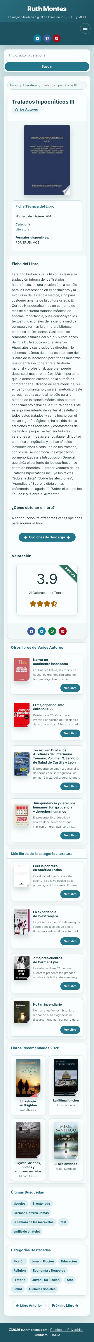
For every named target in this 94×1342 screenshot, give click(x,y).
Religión (20, 1270)
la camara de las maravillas (34, 1222)
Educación (69, 1261)
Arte (70, 1280)
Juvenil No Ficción (46, 1280)
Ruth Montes (46, 9)
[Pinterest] (57, 38)
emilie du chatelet (27, 1231)
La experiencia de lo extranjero (45, 914)
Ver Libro (70, 688)
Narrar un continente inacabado (50, 662)
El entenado (41, 1203)
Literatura (30, 85)
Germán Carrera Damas (31, 1213)
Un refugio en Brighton (28, 1103)
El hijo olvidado (65, 1164)
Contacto (41, 1335)
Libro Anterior (31, 1305)
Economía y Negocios (49, 1270)
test (63, 1222)
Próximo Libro (63, 1305)
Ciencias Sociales (42, 1289)
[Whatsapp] (52, 631)
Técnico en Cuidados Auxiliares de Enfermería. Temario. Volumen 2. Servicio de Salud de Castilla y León (55, 756)
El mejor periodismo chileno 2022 (48, 707)
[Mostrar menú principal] (85, 28)
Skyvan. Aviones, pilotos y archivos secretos (28, 1167)
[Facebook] (47, 38)
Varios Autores (26, 109)
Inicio (13, 85)
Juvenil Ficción (42, 1261)
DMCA (55, 1335)
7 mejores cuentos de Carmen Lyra (47, 960)
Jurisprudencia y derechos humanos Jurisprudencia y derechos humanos (54, 807)
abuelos (20, 1203)
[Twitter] (37, 38)
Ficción (19, 1261)
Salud (18, 1289)
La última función (66, 1100)
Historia (19, 1280)
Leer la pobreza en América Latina (47, 868)
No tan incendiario (47, 1004)
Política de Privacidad (67, 1330)
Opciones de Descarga (47, 537)
